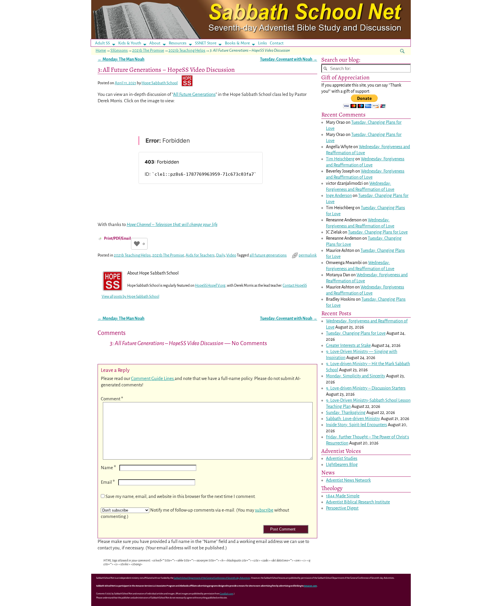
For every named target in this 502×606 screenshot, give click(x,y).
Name (108, 467)
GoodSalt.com (226, 593)
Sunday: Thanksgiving (345, 412)
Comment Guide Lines (153, 378)
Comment (112, 398)
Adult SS (102, 43)
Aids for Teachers (200, 255)
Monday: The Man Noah (121, 59)
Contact (277, 43)
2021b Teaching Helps (186, 50)
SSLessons (119, 50)
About (154, 43)
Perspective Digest (342, 508)
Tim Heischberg (340, 159)
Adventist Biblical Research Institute (358, 502)
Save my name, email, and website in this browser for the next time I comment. (180, 496)
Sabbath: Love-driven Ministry (353, 418)
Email (108, 482)
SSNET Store (205, 43)
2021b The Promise (148, 50)
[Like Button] (136, 243)
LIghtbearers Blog (342, 464)
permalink (308, 255)
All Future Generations (194, 94)
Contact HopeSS (295, 286)
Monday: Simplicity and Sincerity (355, 376)
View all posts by (130, 297)
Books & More (237, 43)
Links (264, 43)
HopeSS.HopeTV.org (210, 286)
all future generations (268, 255)
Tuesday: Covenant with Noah (288, 59)
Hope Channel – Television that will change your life (172, 224)
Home (101, 50)
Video (231, 255)
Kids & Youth (129, 43)
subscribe (264, 510)
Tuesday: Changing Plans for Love (378, 232)
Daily (220, 255)
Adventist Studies (341, 458)
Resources (178, 43)
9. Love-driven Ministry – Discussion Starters (366, 388)
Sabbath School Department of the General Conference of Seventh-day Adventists (212, 578)
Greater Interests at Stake (348, 345)
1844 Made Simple (342, 496)
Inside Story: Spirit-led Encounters (356, 424)
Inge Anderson (339, 195)
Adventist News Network (348, 480)
